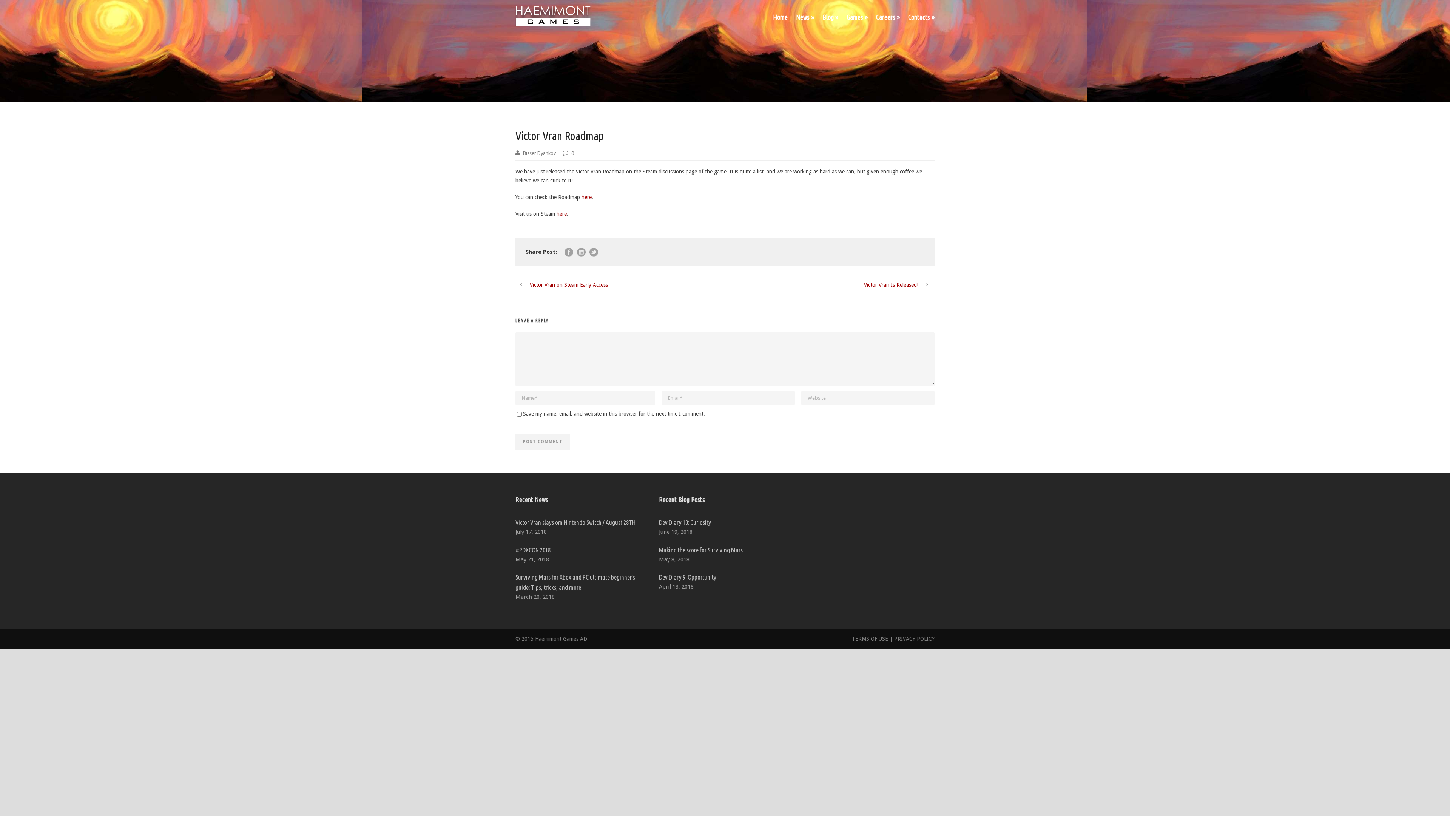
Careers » (888, 17)
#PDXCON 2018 (533, 549)
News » (805, 17)
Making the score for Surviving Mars (701, 549)
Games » (857, 17)
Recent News (531, 499)
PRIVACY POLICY (914, 639)
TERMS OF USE (870, 639)
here (587, 197)
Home (780, 17)
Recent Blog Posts (682, 499)
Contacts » (921, 17)
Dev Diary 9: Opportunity (687, 577)
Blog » (830, 17)
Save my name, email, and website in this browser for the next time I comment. (614, 414)
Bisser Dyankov (539, 153)
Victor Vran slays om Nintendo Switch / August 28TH (575, 522)
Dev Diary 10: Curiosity (685, 522)
